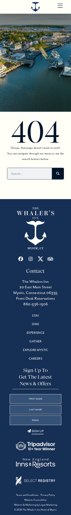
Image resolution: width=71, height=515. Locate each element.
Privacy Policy (48, 494)
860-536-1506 (35, 304)
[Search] (58, 173)
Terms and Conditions (27, 494)
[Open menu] (60, 6)
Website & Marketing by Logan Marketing (35, 504)
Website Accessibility (35, 499)
